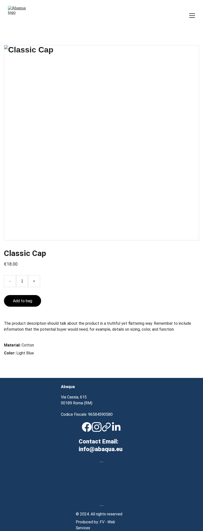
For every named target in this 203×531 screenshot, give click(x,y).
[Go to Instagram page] (97, 427)
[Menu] (192, 15)
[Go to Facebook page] (87, 427)
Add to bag (22, 301)
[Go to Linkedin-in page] (116, 427)
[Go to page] (106, 427)
